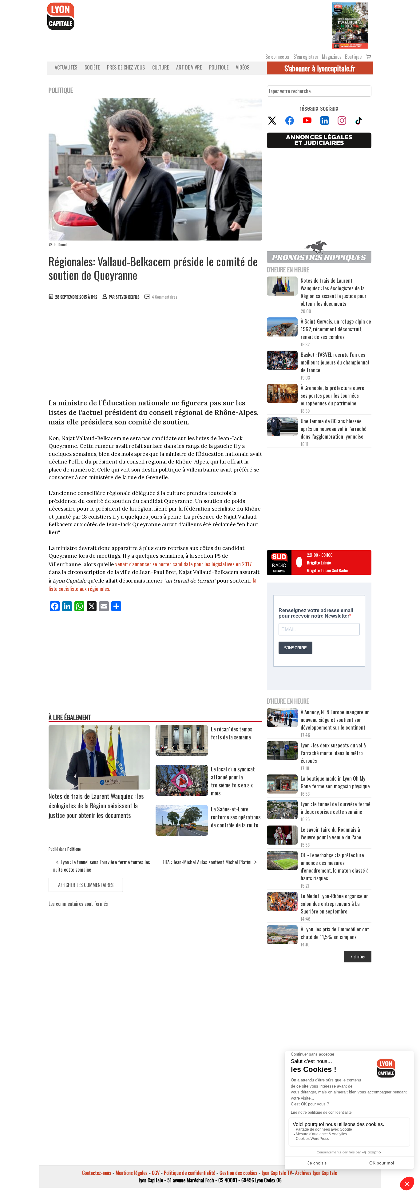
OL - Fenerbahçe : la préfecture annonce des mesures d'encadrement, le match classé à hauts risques (335, 866)
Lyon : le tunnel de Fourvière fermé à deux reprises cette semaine (335, 807)
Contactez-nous (96, 1172)
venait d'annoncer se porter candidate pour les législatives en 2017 (183, 564)
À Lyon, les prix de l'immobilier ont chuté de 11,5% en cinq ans (335, 933)
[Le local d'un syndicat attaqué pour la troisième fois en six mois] (182, 793)
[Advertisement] (156, 351)
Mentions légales (132, 1172)
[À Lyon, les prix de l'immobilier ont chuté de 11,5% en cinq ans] (282, 935)
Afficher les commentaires (85, 885)
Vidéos (242, 67)
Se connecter (277, 56)
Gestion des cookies (238, 1172)
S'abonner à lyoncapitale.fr (319, 68)
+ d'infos (358, 956)
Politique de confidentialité (189, 1172)
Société (92, 67)
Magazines (332, 56)
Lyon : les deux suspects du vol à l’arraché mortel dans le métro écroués (333, 752)
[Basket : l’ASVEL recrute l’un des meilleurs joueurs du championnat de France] (282, 361)
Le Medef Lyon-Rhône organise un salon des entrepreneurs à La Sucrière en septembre (335, 903)
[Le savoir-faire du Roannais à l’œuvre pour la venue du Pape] (282, 836)
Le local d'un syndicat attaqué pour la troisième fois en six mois (233, 781)
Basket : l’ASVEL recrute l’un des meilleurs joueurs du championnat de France (335, 362)
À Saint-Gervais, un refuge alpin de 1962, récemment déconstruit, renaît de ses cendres (336, 328)
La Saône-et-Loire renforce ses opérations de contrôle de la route (235, 817)
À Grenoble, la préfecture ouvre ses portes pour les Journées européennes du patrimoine (332, 395)
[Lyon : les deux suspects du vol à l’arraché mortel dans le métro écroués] (282, 751)
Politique (218, 67)
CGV (156, 1172)
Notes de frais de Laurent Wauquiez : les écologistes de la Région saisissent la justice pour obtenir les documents (96, 805)
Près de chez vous (126, 67)
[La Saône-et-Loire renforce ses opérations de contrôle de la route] (182, 833)
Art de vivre (189, 67)
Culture (160, 67)
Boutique (353, 56)
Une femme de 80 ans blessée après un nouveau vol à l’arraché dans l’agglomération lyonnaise (334, 428)
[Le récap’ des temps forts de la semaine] (182, 753)
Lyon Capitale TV (277, 1172)
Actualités (66, 67)
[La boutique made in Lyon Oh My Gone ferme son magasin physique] (282, 784)
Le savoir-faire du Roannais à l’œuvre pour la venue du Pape (331, 833)
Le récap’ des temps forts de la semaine (231, 733)
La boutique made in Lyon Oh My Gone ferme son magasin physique (335, 782)
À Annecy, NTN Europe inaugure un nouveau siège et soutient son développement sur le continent (335, 719)
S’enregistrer (306, 56)
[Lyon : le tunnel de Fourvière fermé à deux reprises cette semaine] (282, 810)
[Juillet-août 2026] (350, 25)
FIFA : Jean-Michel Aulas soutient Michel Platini (207, 862)
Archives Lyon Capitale (316, 1172)
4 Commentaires (164, 297)
